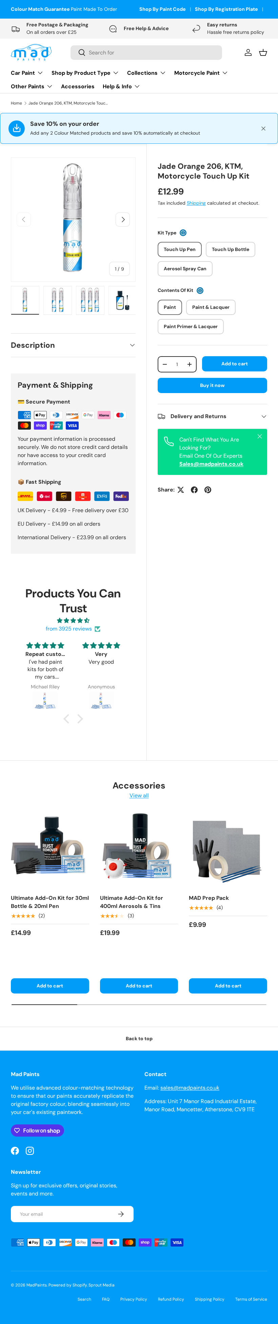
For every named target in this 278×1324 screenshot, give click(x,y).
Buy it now (212, 385)
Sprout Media (101, 1285)
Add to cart (234, 364)
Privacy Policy (133, 1299)
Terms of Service (251, 1299)
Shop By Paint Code (162, 9)
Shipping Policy (209, 1299)
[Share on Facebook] (194, 490)
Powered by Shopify (67, 1285)
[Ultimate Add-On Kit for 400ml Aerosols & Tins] (139, 850)
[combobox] (146, 52)
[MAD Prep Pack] (228, 850)
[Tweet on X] (180, 490)
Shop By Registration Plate (226, 9)
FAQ (106, 1299)
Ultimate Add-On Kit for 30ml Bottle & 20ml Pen (50, 902)
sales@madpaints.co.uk (189, 1087)
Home (16, 103)
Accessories (78, 86)
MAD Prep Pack (209, 897)
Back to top (139, 1038)
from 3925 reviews (69, 628)
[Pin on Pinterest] (208, 490)
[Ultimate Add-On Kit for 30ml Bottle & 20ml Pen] (50, 850)
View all (139, 795)
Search (84, 1299)
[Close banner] (263, 128)
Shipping (196, 203)
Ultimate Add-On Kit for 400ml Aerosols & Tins (131, 902)
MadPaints (36, 1285)
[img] (73, 620)
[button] (68, 719)
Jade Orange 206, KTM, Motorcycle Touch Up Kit (69, 103)
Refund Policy (171, 1299)
